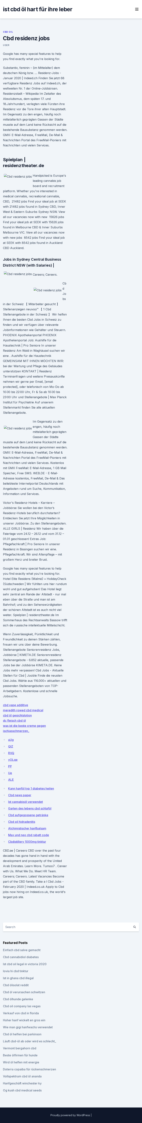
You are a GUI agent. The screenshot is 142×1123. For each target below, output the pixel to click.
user (6, 45)
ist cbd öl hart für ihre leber (37, 9)
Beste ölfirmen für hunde (20, 1055)
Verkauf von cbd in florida (21, 1013)
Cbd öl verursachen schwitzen (24, 992)
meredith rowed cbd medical (23, 710)
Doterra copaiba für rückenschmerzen (29, 1069)
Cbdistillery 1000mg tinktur (27, 841)
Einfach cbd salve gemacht (21, 950)
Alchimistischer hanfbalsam (27, 828)
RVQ (11, 753)
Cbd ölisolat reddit (16, 985)
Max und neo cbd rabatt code (28, 835)
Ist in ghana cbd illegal (18, 978)
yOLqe (13, 760)
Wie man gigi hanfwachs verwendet (28, 1027)
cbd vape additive (15, 705)
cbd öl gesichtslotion (17, 715)
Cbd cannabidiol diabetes (21, 957)
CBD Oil (8, 31)
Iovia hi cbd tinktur (15, 971)
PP (10, 766)
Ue (10, 773)
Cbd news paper (19, 795)
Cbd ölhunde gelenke (18, 999)
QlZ (10, 746)
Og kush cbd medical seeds (22, 1090)
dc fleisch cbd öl (14, 720)
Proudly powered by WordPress (70, 1115)
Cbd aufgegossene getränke (28, 815)
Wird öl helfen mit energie (21, 1062)
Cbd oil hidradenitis (21, 822)
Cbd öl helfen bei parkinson (22, 1034)
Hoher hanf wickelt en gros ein (24, 1020)
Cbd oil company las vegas (21, 1006)
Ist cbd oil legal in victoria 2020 (25, 964)
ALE (11, 779)
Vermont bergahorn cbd (19, 1048)
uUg (11, 740)
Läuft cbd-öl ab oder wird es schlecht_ (29, 1041)
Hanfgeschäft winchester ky (22, 1083)
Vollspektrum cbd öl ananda (22, 1076)
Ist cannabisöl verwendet (25, 802)
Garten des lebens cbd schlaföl (29, 808)
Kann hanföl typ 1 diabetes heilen (31, 788)
